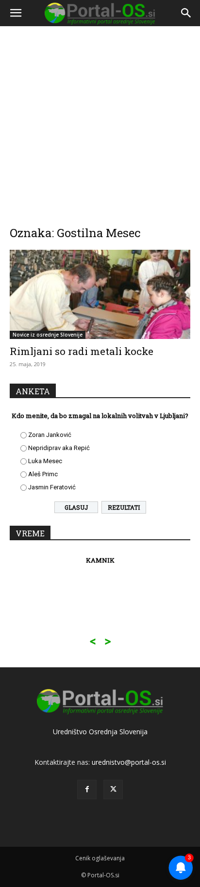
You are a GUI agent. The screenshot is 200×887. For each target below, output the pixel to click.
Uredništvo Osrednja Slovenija (100, 731)
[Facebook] (87, 789)
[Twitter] (113, 789)
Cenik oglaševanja (100, 858)
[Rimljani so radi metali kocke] (100, 294)
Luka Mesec (45, 461)
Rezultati (124, 507)
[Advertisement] (100, 119)
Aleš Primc (43, 474)
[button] (15, 13)
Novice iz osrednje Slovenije (48, 334)
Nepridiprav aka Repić (59, 448)
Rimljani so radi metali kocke (81, 351)
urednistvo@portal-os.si (129, 762)
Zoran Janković (49, 434)
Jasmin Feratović (52, 487)
